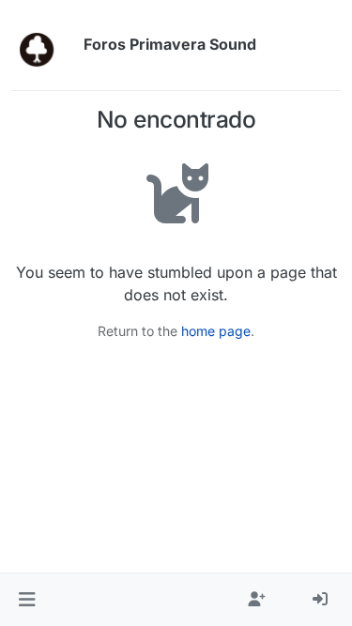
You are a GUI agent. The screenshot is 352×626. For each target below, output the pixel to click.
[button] (27, 599)
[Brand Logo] (44, 45)
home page (216, 331)
